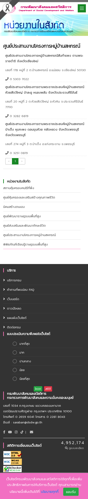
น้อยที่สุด (24, 379)
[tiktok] (22, 432)
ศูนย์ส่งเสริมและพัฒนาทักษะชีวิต (24, 225)
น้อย (22, 370)
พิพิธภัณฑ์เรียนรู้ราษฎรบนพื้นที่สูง (25, 244)
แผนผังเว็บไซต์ (16, 317)
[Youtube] (10, 432)
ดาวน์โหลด (14, 308)
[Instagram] (16, 432)
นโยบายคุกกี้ (50, 491)
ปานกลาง (25, 361)
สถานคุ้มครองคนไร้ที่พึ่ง (18, 187)
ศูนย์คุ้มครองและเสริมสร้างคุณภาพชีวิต (29, 197)
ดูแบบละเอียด (76, 448)
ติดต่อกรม (14, 327)
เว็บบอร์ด (13, 298)
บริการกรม (14, 280)
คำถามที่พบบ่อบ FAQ (20, 289)
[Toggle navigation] (82, 8)
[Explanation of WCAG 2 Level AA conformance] (12, 461)
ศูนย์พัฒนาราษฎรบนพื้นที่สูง (22, 216)
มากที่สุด (24, 344)
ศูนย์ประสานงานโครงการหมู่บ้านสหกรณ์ (29, 234)
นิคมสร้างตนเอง (14, 206)
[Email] (31, 432)
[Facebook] (4, 432)
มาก (21, 352)
